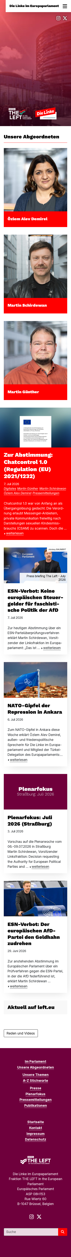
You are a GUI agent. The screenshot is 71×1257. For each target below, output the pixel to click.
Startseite (35, 1122)
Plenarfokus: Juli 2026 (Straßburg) (30, 820)
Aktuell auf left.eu (31, 1007)
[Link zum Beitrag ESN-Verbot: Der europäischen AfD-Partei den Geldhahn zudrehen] (35, 898)
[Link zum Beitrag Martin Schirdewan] (35, 266)
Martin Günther (23, 391)
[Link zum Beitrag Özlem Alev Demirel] (35, 179)
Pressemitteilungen (46, 493)
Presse (35, 1088)
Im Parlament (35, 1061)
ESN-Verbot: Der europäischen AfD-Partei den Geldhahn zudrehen (34, 933)
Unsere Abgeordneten (35, 1067)
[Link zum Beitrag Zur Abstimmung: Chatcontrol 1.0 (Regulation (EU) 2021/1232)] (35, 427)
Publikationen (35, 1105)
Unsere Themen (36, 1075)
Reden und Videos (21, 1033)
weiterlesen (15, 533)
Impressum (35, 1134)
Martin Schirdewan (27, 305)
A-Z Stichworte (35, 1081)
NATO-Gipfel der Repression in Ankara (35, 709)
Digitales (10, 488)
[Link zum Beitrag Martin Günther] (35, 352)
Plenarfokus (35, 1094)
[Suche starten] (62, 1232)
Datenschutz (35, 1139)
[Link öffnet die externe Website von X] (65, 18)
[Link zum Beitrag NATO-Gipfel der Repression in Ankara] (35, 680)
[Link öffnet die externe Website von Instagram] (58, 18)
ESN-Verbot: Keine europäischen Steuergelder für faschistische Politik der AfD (35, 600)
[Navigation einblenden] (65, 6)
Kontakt (35, 1128)
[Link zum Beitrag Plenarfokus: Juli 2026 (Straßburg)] (35, 791)
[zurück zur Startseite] (32, 113)
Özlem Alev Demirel (27, 218)
